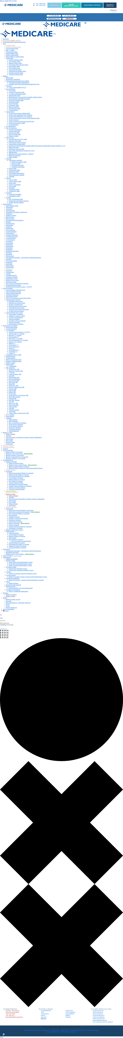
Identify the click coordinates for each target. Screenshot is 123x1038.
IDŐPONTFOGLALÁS (54, 18)
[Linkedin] (63, 1034)
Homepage (3, 629)
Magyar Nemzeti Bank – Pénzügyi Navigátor (85, 1030)
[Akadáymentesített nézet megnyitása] (3, 1034)
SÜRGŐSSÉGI (70, 18)
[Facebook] (57, 1034)
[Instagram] (65, 1034)
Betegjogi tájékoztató (53, 1032)
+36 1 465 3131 (40, 5)
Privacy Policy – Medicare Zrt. (60, 1030)
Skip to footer (13, 1)
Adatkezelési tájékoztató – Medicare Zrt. (37, 1030)
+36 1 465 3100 (40, 4)
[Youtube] (60, 1034)
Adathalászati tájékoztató (69, 1032)
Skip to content (4, 1)
